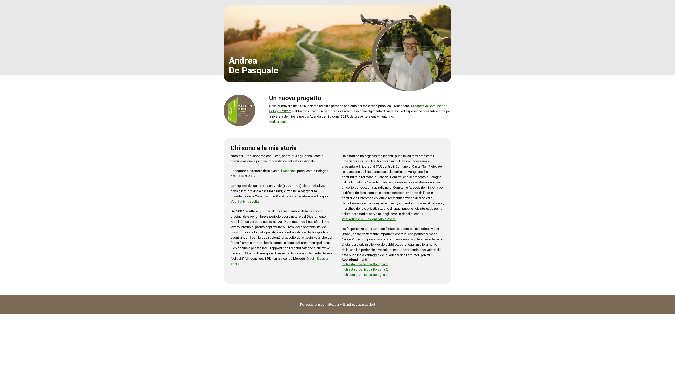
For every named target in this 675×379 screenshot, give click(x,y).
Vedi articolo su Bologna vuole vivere (369, 219)
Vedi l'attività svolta (245, 202)
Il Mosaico (288, 171)
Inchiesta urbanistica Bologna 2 (365, 269)
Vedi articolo (278, 122)
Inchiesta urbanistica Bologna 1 (365, 264)
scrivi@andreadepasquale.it (355, 304)
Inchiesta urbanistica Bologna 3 (365, 275)
